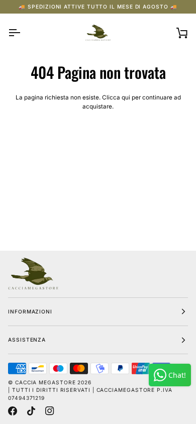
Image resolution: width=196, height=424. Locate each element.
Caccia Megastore (45, 382)
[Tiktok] (31, 410)
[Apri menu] (23, 33)
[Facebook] (12, 410)
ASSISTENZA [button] (27, 340)
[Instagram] (49, 410)
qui (126, 97)
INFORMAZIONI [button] (30, 311)
